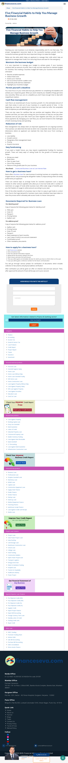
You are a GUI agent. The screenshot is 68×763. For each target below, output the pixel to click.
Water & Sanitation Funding (16, 565)
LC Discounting (12, 444)
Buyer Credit (11, 623)
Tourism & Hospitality (14, 570)
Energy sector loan (13, 562)
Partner (9, 715)
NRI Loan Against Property (15, 389)
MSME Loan (11, 482)
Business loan (18, 174)
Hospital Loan (12, 567)
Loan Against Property (14, 419)
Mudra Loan (11, 512)
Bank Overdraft (12, 442)
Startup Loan (11, 497)
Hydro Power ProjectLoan (15, 557)
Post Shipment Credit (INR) (15, 600)
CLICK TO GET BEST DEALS (41, 759)
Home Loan (11, 371)
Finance (10, 335)
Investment (11, 357)
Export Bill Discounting (14, 613)
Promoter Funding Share (15, 635)
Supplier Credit (12, 608)
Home (9, 710)
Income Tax (11, 340)
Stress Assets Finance (14, 647)
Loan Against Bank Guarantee (16, 447)
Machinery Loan (12, 480)
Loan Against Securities (14, 391)
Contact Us (11, 721)
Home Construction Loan (15, 381)
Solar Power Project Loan (15, 538)
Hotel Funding (12, 552)
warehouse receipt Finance (15, 507)
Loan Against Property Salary (16, 386)
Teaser (10, 352)
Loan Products (12, 345)
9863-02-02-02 (42, 755)
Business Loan (12, 472)
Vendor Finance (12, 495)
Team (27, 0)
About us (10, 713)
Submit (34, 309)
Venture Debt (12, 637)
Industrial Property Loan (15, 432)
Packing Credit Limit (13, 620)
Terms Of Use (12, 726)
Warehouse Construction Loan (17, 545)
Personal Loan (12, 366)
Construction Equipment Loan (16, 487)
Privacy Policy (12, 724)
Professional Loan (13, 475)
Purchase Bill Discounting (15, 642)
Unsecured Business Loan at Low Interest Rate (30, 168)
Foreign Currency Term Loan (16, 615)
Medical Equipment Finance (16, 502)
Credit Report (12, 347)
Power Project (12, 575)
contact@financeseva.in (45, 745)
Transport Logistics (13, 560)
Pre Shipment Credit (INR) (15, 598)
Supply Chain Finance (14, 490)
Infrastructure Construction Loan (17, 449)
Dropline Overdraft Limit (15, 477)
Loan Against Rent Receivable (16, 439)
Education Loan (12, 394)
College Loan (11, 550)
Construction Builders (14, 555)
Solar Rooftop (12, 540)
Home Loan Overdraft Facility (16, 376)
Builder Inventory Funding (15, 437)
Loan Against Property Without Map (18, 384)
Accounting (11, 337)
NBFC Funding (12, 632)
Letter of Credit (12, 429)
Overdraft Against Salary (15, 369)
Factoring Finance (13, 505)
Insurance (11, 355)
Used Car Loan (12, 396)
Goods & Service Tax (14, 342)
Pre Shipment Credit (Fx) (15, 603)
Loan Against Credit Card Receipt (17, 510)
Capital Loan (11, 485)
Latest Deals (44, 0)
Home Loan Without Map (15, 374)
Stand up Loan (12, 500)
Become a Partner (35, 0)
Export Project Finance (14, 610)
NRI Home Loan (12, 379)
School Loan (11, 548)
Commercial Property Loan (15, 434)
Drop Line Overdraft (13, 424)
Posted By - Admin (11, 23)
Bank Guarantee (12, 427)
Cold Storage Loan (13, 543)
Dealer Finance (12, 492)
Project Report (12, 350)
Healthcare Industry (13, 572)
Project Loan (11, 535)
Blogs (8, 8)
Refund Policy (12, 728)
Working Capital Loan (14, 422)
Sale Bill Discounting (14, 640)
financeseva (13, 250)
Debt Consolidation (13, 645)
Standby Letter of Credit (15, 618)
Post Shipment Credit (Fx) (15, 605)
